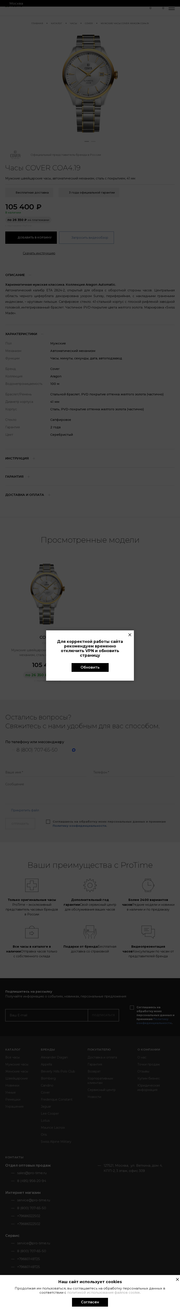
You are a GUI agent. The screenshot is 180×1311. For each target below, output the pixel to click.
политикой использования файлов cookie (103, 1292)
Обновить (90, 667)
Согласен (90, 1302)
